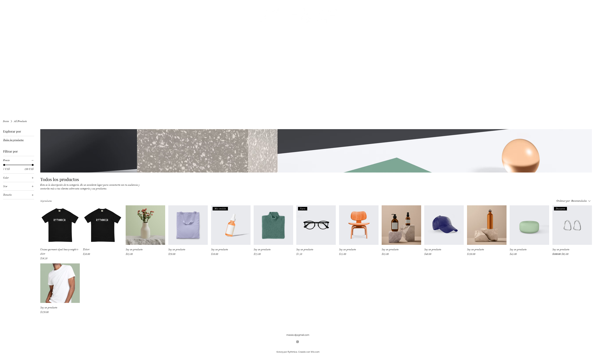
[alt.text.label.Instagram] (297, 341)
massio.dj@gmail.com (297, 335)
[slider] (4, 165)
